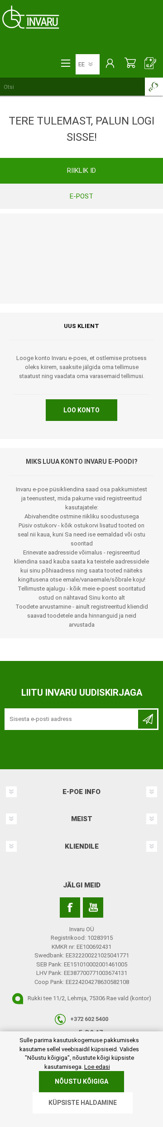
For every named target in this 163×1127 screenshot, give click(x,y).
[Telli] (147, 719)
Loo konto (81, 410)
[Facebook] (70, 907)
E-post (81, 196)
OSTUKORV (130, 64)
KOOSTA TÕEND (150, 64)
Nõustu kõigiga (81, 1081)
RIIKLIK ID (81, 170)
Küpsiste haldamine (82, 1102)
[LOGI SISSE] (110, 64)
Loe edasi (97, 1066)
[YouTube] (93, 907)
